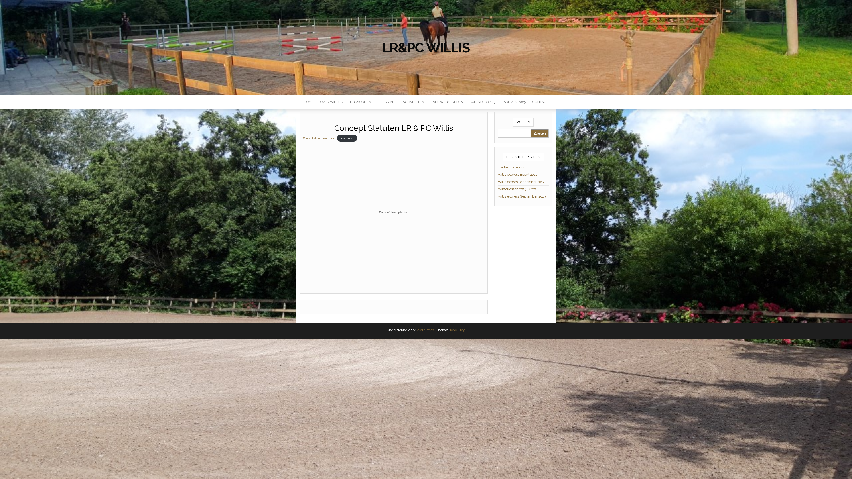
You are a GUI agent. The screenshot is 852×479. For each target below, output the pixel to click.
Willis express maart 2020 (518, 175)
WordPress (425, 330)
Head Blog (457, 330)
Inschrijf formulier (511, 167)
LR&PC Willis (426, 47)
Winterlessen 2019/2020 (517, 189)
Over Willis (330, 102)
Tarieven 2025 (514, 102)
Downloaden (347, 138)
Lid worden (361, 102)
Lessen (387, 102)
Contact (540, 102)
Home (309, 102)
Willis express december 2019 (521, 182)
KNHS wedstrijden (447, 102)
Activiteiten (413, 102)
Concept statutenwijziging (319, 138)
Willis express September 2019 (522, 196)
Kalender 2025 (482, 102)
